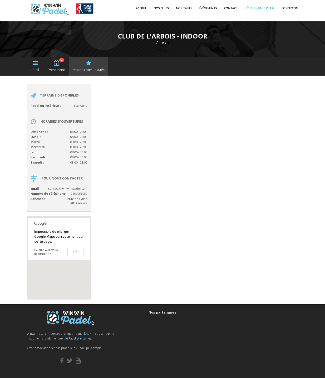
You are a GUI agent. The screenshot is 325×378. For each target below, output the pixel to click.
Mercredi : (38, 147)
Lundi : (35, 137)
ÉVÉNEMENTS (208, 8)
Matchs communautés (89, 70)
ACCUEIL (141, 8)
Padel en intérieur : (45, 105)
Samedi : (37, 162)
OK (75, 252)
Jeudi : (35, 152)
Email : (35, 188)
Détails (35, 70)
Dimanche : (39, 132)
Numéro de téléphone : (48, 193)
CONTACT (231, 8)
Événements (57, 65)
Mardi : (35, 142)
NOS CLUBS (161, 8)
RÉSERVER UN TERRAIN (259, 8)
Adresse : (37, 199)
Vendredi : (38, 157)
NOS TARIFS (184, 8)
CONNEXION (289, 8)
